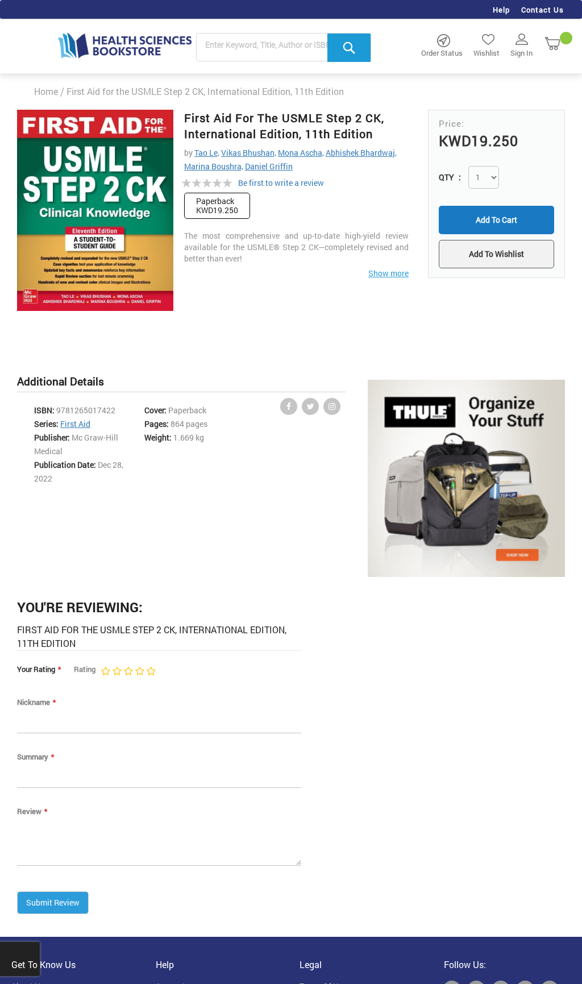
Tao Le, (206, 152)
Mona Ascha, (301, 152)
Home (46, 91)
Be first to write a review (281, 182)
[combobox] (284, 48)
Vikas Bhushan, (248, 152)
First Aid (75, 423)
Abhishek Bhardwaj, (361, 152)
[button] (496, 254)
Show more (388, 273)
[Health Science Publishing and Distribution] (125, 45)
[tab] (66, 381)
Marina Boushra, (213, 166)
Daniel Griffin (269, 166)
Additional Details (60, 381)
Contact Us (542, 10)
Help (501, 10)
